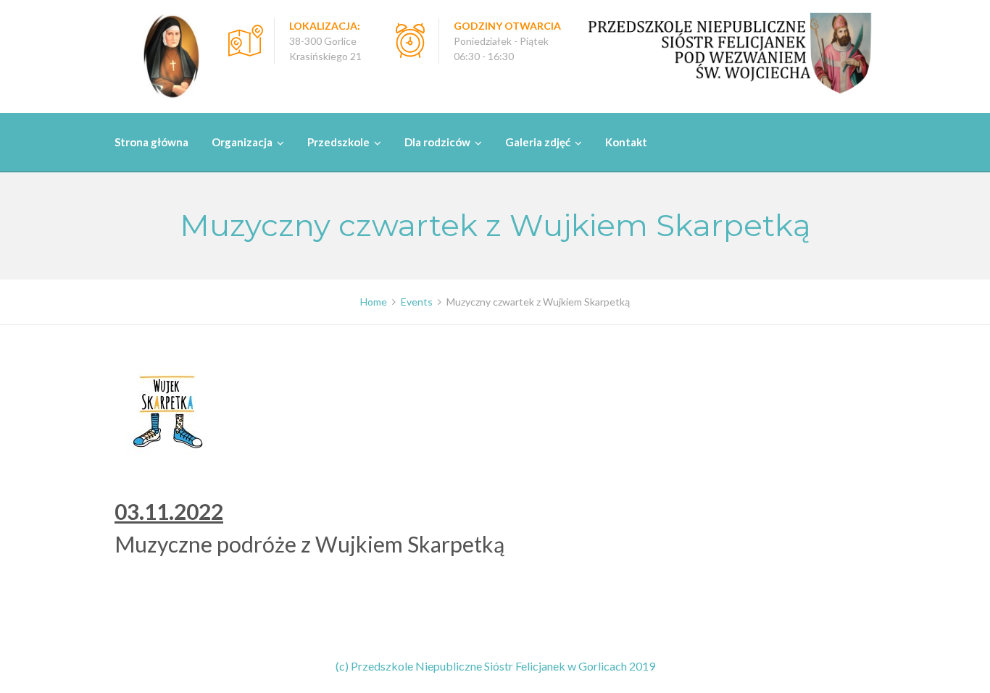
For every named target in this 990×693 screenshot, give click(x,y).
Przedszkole (338, 141)
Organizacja (242, 141)
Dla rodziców (437, 141)
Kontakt (626, 141)
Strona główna (151, 141)
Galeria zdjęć (537, 141)
